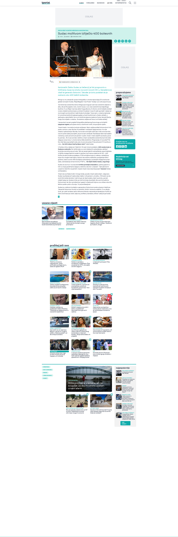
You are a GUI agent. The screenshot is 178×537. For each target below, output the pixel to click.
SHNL (111, 3)
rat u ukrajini (47, 369)
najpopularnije (123, 368)
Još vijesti (124, 423)
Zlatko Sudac (71, 228)
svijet (45, 378)
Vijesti (81, 3)
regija (45, 372)
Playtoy (124, 0)
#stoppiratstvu (120, 3)
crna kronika (47, 375)
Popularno (90, 3)
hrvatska (46, 367)
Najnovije (100, 3)
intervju (61, 228)
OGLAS (89, 16)
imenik (118, 0)
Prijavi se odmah (120, 165)
